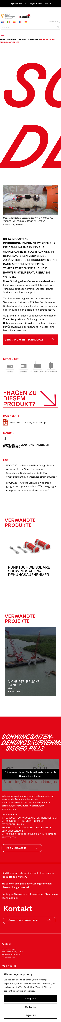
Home (2, 39)
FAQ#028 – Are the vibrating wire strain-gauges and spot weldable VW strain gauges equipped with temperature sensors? (31, 486)
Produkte (11, 39)
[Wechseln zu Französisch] (20, 22)
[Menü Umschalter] (2, 34)
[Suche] (58, 27)
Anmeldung (54, 21)
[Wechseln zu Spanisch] (14, 22)
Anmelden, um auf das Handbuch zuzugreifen (26, 446)
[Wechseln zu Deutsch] (26, 22)
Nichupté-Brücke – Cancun (25, 683)
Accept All (30, 998)
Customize (30, 1007)
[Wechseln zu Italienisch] (8, 22)
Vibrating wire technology (24, 339)
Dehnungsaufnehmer (28, 39)
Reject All (30, 1015)
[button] (30, 339)
